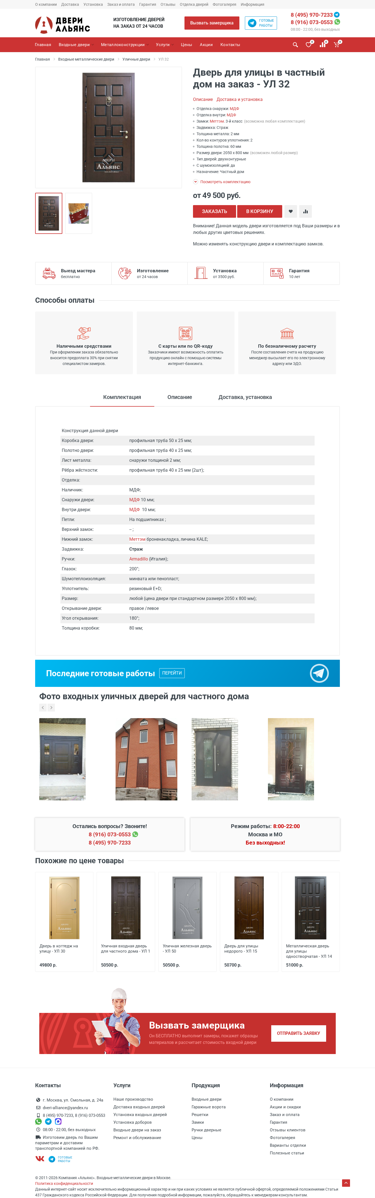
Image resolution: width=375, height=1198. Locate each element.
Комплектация (122, 397)
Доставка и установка (240, 99)
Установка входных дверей (140, 1114)
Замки (198, 1122)
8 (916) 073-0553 (312, 22)
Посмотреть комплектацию (225, 182)
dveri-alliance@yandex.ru (65, 1107)
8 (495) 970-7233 (312, 15)
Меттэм (217, 121)
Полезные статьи (287, 1153)
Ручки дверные (206, 1130)
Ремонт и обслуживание (137, 1137)
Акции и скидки (285, 1106)
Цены (197, 1137)
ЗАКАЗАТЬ (214, 211)
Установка (93, 4)
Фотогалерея (224, 4)
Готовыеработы (266, 23)
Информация (252, 4)
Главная (42, 59)
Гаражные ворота (209, 1106)
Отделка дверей (194, 4)
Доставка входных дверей (139, 1106)
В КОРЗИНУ (259, 211)
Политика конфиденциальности (64, 1183)
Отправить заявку (298, 1033)
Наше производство (133, 1099)
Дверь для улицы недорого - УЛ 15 (241, 949)
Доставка (70, 4)
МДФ (234, 108)
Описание (203, 99)
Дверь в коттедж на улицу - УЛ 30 (59, 949)
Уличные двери (136, 59)
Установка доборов (132, 1122)
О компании (46, 4)
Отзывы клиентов (288, 1130)
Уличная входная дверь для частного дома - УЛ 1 (125, 949)
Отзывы (168, 4)
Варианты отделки (288, 1145)
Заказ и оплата (121, 4)
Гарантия (147, 4)
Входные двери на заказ (137, 1130)
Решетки (200, 1114)
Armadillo (138, 559)
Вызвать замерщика (212, 23)
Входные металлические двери (86, 59)
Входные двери (207, 1099)
